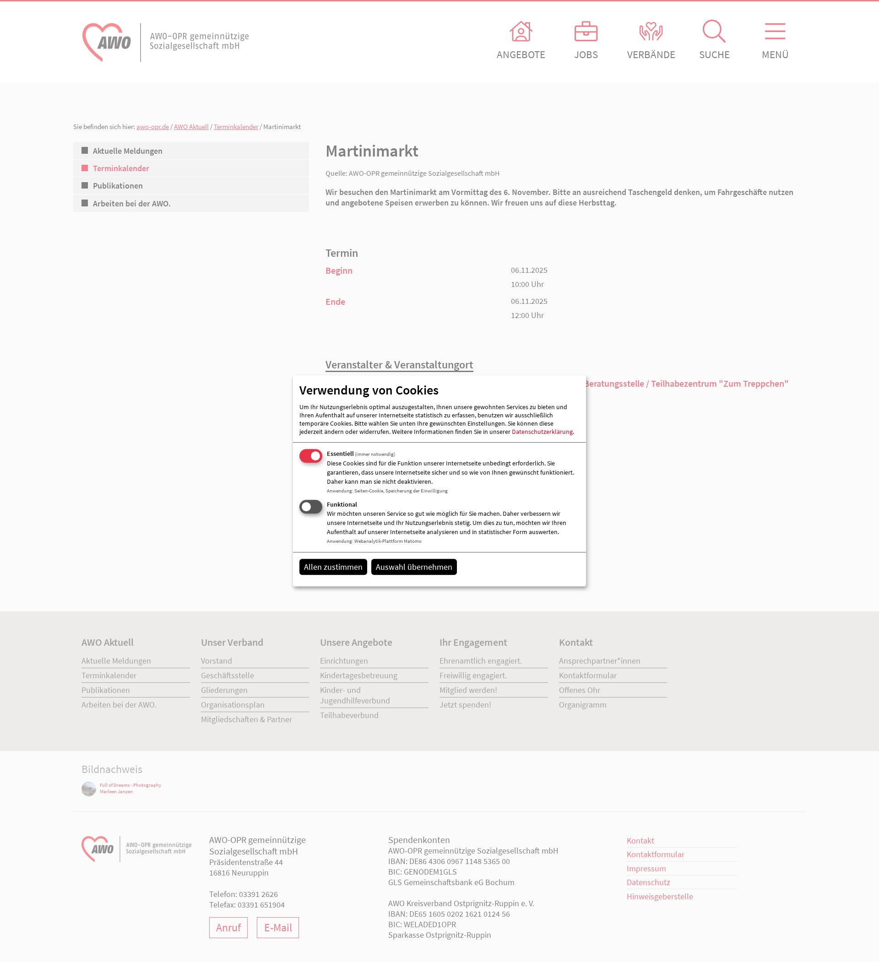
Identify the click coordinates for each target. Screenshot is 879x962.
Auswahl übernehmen (414, 567)
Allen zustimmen (333, 567)
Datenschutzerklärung (542, 431)
